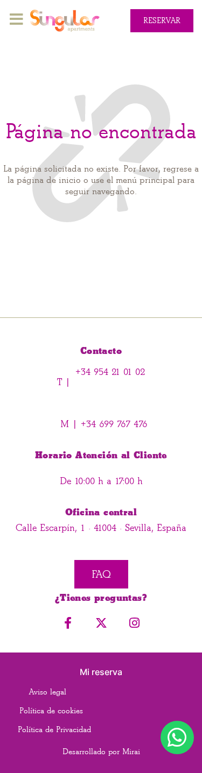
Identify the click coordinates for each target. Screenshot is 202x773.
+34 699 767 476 (112, 424)
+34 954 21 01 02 (110, 372)
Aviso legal (47, 692)
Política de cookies (51, 711)
